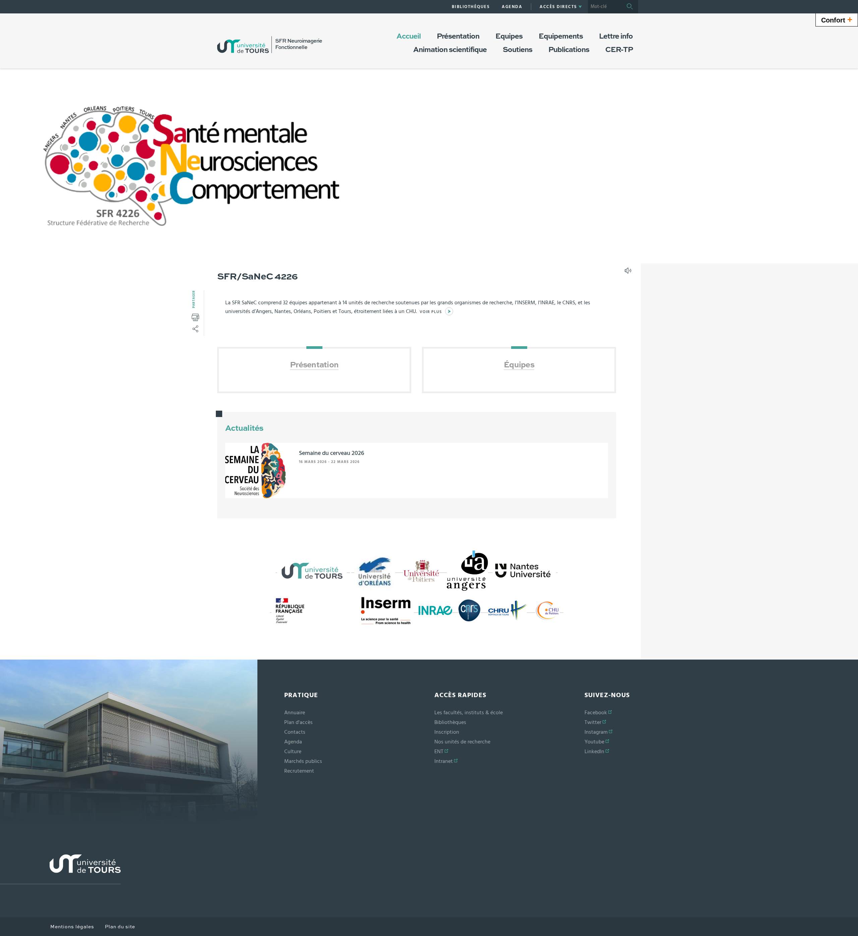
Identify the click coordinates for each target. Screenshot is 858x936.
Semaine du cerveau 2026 (331, 453)
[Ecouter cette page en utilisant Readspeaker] (629, 272)
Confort (836, 19)
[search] (604, 6)
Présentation (314, 365)
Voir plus (431, 312)
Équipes (519, 365)
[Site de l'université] (60, 869)
